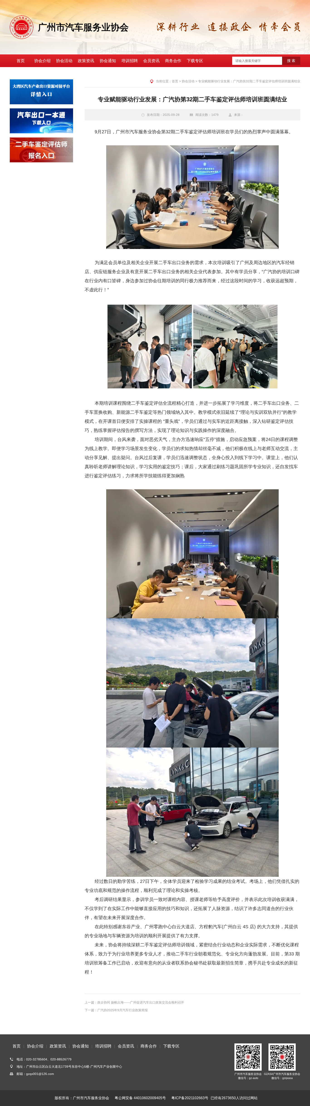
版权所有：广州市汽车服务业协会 (82, 1098)
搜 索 (291, 61)
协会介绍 (42, 60)
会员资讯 (151, 60)
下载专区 (195, 60)
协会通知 (108, 60)
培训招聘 (129, 60)
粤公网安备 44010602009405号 (140, 1098)
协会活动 (64, 60)
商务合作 (173, 60)
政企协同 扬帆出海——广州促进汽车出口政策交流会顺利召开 (140, 1002)
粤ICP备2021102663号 (189, 1098)
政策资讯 (86, 60)
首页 (21, 60)
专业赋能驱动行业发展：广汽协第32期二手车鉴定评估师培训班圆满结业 (249, 81)
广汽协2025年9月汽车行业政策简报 (122, 1010)
